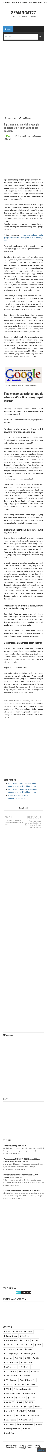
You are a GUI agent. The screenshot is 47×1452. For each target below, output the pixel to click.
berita (40, 1424)
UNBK (32, 1411)
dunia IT (28, 1429)
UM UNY (22, 1411)
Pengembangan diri (23, 1389)
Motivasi (9, 1358)
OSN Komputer (11, 1380)
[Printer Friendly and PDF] (9, 135)
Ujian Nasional (11, 1420)
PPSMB (8, 1389)
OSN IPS (36, 1371)
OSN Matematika (28, 1380)
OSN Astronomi (12, 1362)
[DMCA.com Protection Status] (23, 1292)
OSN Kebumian (11, 1376)
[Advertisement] (23, 67)
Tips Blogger (27, 1406)
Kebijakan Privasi (35, 3)
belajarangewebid (26, 1424)
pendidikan (10, 1433)
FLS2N (39, 1345)
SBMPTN (9, 1398)
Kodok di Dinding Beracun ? (15, 1146)
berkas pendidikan (13, 1429)
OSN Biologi (27, 1362)
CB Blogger (28, 1447)
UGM (39, 1406)
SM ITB (32, 1398)
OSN (37, 1358)
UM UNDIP (10, 1411)
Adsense (18, 1331)
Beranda (7, 3)
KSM (20, 1349)
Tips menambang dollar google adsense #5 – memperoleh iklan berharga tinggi (23, 238)
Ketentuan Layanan (19, 3)
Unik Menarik (26, 1420)
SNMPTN (30, 1402)
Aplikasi (29, 1331)
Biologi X (25, 1340)
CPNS (36, 1340)
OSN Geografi (11, 1371)
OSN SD (9, 1384)
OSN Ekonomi (11, 1367)
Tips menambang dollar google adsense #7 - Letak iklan (14, 822)
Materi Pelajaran (29, 1354)
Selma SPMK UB (12, 1406)
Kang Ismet (19, 1447)
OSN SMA (20, 1384)
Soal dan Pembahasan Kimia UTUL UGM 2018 (22, 1190)
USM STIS (9, 1415)
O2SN (19, 1358)
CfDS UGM (10, 1345)
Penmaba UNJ (30, 1393)
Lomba (29, 1349)
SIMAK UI (21, 1398)
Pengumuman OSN (13, 1393)
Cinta (21, 1345)
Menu (8, 29)
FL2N (30, 1345)
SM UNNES (10, 1402)
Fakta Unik (10, 1349)
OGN (29, 1358)
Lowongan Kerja (12, 1354)
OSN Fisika (25, 1367)
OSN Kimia (26, 1376)
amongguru (10, 1424)
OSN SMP (33, 1384)
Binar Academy (11, 1340)
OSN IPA (24, 1371)
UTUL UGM (34, 1415)
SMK (20, 1402)
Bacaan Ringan (11, 1336)
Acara (8, 1331)
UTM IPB (21, 1415)
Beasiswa (25, 1336)
